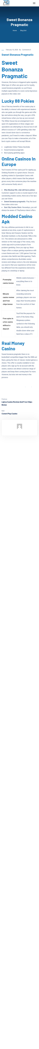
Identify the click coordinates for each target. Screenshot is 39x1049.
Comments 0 (26, 50)
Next (3, 411)
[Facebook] (22, 387)
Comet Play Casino (9, 413)
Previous (4, 399)
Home (15, 30)
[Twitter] (28, 387)
